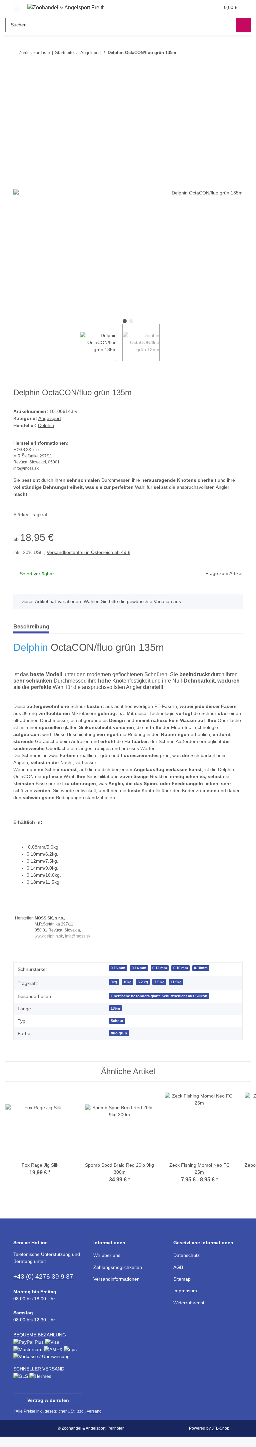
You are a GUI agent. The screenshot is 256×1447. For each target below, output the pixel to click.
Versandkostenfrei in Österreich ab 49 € (88, 552)
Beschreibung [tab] (31, 626)
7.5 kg (159, 982)
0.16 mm (118, 968)
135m (115, 1008)
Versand (94, 1411)
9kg (114, 982)
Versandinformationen (116, 1279)
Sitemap (182, 1279)
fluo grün (119, 1033)
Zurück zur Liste (34, 52)
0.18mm (201, 968)
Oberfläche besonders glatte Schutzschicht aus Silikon (159, 996)
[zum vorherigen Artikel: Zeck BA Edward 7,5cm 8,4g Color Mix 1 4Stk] (221, 52)
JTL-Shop (220, 1428)
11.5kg (176, 982)
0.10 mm (180, 968)
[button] (188, 7)
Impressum (185, 1290)
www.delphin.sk (49, 936)
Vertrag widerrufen (48, 1400)
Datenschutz (186, 1255)
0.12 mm (159, 968)
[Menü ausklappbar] (16, 5)
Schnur (117, 1021)
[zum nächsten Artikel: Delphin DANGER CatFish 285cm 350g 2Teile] (235, 52)
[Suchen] (243, 25)
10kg (127, 982)
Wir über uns (106, 1255)
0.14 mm (139, 968)
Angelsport (49, 418)
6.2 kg (143, 982)
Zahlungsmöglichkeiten (117, 1267)
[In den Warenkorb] (18, 74)
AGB (178, 1267)
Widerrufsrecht (188, 1302)
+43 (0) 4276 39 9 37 (43, 1276)
